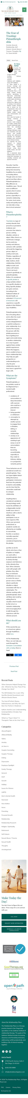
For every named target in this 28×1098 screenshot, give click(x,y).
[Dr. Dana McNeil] (10, 68)
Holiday (4, 784)
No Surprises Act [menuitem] (6, 1091)
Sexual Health (6, 842)
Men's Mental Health (8, 796)
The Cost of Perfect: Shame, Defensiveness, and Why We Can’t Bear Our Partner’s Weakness (13, 703)
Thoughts (15, 51)
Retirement (5, 830)
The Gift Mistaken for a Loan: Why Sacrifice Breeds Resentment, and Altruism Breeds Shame (13, 695)
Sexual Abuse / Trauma (9, 838)
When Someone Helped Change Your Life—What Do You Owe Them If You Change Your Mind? (14, 687)
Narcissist (5, 800)
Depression (5, 761)
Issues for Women (7, 788)
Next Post (14, 671)
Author (8, 60)
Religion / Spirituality (8, 826)
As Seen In (5, 746)
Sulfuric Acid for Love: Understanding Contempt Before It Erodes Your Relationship (14, 712)
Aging (3, 738)
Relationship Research (9, 823)
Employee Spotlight (8, 765)
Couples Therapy (7, 754)
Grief (3, 777)
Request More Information (14, 923)
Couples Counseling (8, 750)
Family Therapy (7, 769)
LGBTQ (4, 792)
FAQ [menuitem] (2, 1087)
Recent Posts (15, 60)
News (3, 807)
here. (12, 634)
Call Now (14, 916)
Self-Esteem (5, 834)
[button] (3, 1051)
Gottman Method (7, 1035)
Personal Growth (7, 815)
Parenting (5, 811)
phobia (10, 221)
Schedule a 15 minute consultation (14, 929)
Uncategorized (6, 849)
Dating (4, 758)
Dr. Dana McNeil (17, 65)
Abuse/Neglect (6, 731)
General (14, 45)
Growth (4, 781)
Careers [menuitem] (8, 1087)
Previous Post (14, 666)
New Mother (6, 804)
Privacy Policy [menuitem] (17, 1087)
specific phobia (12, 279)
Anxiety (8, 45)
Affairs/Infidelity (7, 735)
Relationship (10, 47)
